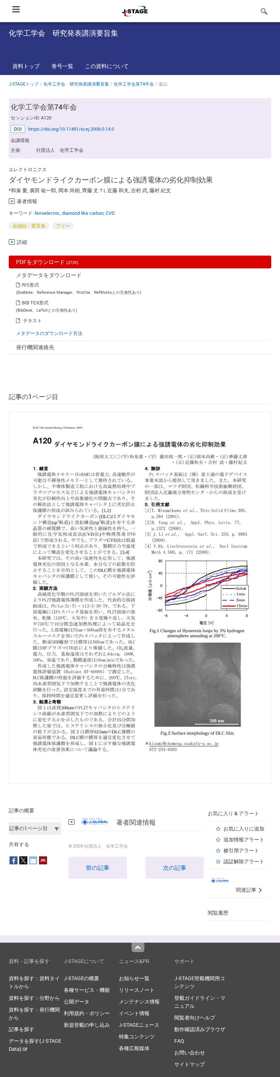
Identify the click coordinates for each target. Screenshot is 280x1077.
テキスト (32, 320)
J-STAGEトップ (24, 84)
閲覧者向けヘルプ (194, 1017)
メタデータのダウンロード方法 (49, 333)
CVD (110, 213)
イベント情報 (134, 1013)
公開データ (76, 1001)
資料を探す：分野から (34, 997)
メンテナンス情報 (139, 1001)
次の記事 (174, 868)
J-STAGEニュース (139, 1024)
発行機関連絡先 (35, 347)
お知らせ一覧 (134, 978)
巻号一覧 (62, 66)
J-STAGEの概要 (81, 978)
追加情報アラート (243, 839)
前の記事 (97, 868)
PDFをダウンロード (47, 261)
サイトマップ (189, 1064)
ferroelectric (47, 213)
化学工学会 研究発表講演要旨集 (76, 84)
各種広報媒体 (134, 1048)
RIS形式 (30, 284)
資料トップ (26, 66)
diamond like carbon (83, 213)
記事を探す (21, 1029)
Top (138, 947)
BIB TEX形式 (35, 302)
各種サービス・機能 (87, 989)
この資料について (107, 66)
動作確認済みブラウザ (199, 1029)
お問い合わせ (189, 1052)
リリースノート (137, 989)
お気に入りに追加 (243, 828)
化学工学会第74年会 (134, 84)
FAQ (179, 1040)
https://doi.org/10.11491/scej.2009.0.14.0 (71, 129)
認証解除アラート (243, 861)
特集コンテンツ (137, 1036)
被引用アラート (241, 850)
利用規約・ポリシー (87, 1013)
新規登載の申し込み (87, 1024)
